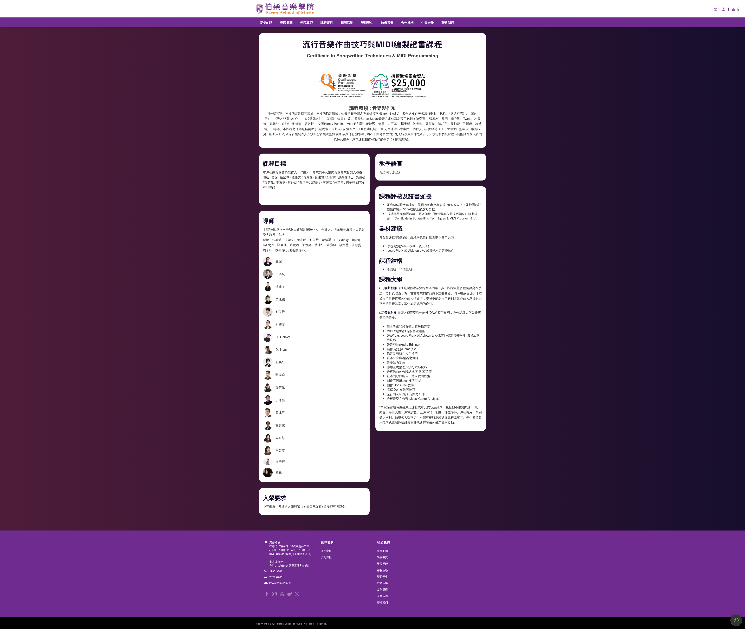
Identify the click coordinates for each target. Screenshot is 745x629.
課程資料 (327, 22)
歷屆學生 (367, 22)
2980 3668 (275, 571)
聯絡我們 (448, 22)
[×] (736, 620)
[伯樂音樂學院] (285, 8)
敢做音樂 (387, 22)
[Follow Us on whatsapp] (297, 594)
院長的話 (266, 22)
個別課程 (326, 551)
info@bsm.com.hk (280, 583)
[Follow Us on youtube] (282, 594)
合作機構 (407, 22)
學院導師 (306, 22)
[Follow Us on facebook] (266, 594)
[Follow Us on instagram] (274, 594)
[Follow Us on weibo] (289, 594)
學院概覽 (286, 22)
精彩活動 (347, 22)
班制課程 (326, 557)
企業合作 (427, 22)
